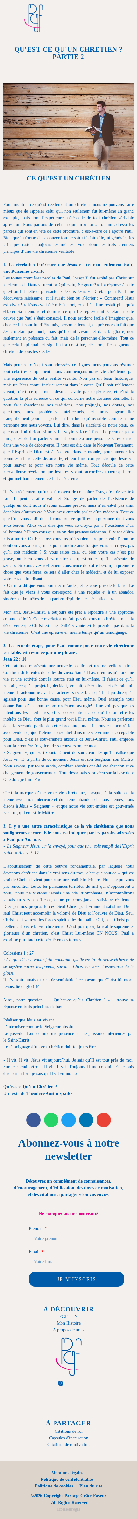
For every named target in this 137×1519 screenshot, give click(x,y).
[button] (86, 18)
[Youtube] (92, 1383)
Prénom (36, 1228)
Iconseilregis (68, 1509)
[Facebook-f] (45, 1383)
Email (34, 1251)
